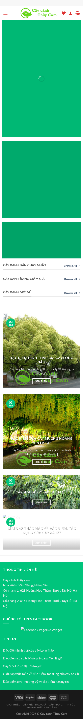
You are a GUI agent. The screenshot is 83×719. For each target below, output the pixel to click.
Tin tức (70, 704)
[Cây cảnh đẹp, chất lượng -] (38, 13)
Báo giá (40, 704)
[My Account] (70, 13)
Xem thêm (41, 381)
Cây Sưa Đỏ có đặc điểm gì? (22, 666)
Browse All (70, 265)
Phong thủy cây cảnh (42, 707)
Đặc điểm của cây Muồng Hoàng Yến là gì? (32, 658)
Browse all (70, 279)
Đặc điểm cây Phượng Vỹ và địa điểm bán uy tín (36, 681)
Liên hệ (28, 704)
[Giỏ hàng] (77, 13)
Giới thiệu (13, 704)
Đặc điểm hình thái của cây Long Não (28, 650)
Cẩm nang (56, 704)
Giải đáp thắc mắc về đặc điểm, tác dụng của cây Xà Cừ (41, 674)
